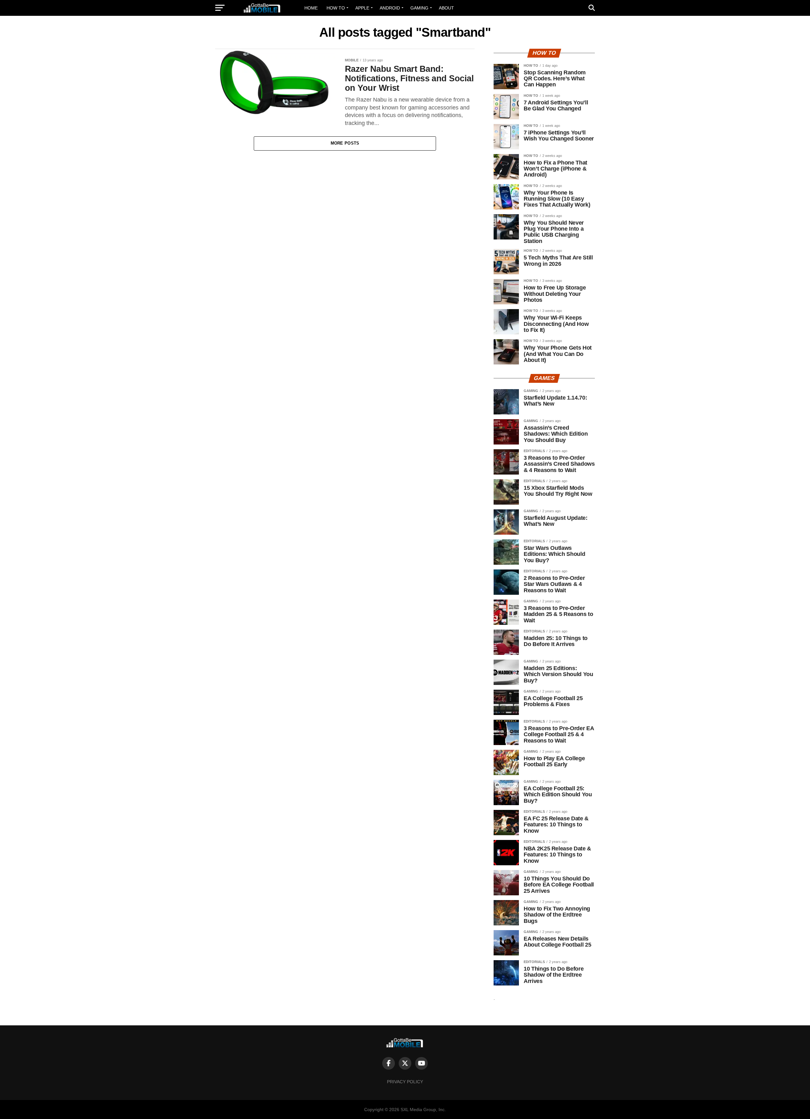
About (446, 7)
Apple (362, 7)
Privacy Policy (405, 1081)
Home (311, 7)
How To (336, 7)
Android (390, 7)
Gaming (419, 7)
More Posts (345, 143)
